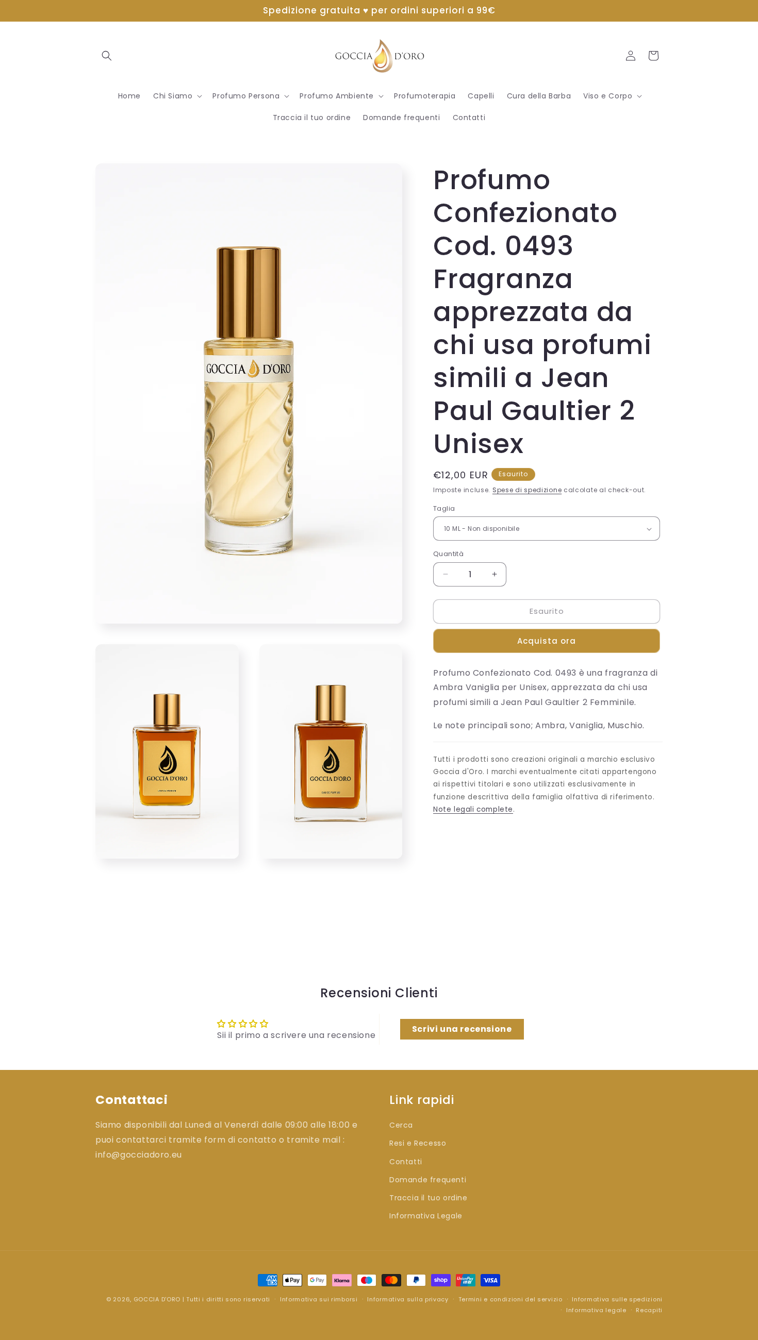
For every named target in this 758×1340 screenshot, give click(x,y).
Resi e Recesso (417, 1143)
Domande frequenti (427, 1179)
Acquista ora (546, 640)
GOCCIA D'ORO (157, 1299)
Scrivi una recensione (462, 1029)
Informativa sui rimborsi (319, 1299)
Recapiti (649, 1310)
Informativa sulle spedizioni (617, 1299)
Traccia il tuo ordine (428, 1197)
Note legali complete (473, 809)
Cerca (401, 1124)
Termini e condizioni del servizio (510, 1299)
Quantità (448, 554)
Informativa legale (596, 1310)
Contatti (405, 1161)
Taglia (444, 508)
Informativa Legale (426, 1215)
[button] (106, 55)
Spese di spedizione (527, 489)
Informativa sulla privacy (408, 1299)
